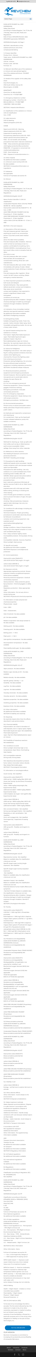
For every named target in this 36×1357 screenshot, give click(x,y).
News (24, 1350)
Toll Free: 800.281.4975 (18, 1328)
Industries (16, 1347)
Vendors (10, 1350)
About (9, 1347)
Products (24, 1347)
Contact (17, 1350)
